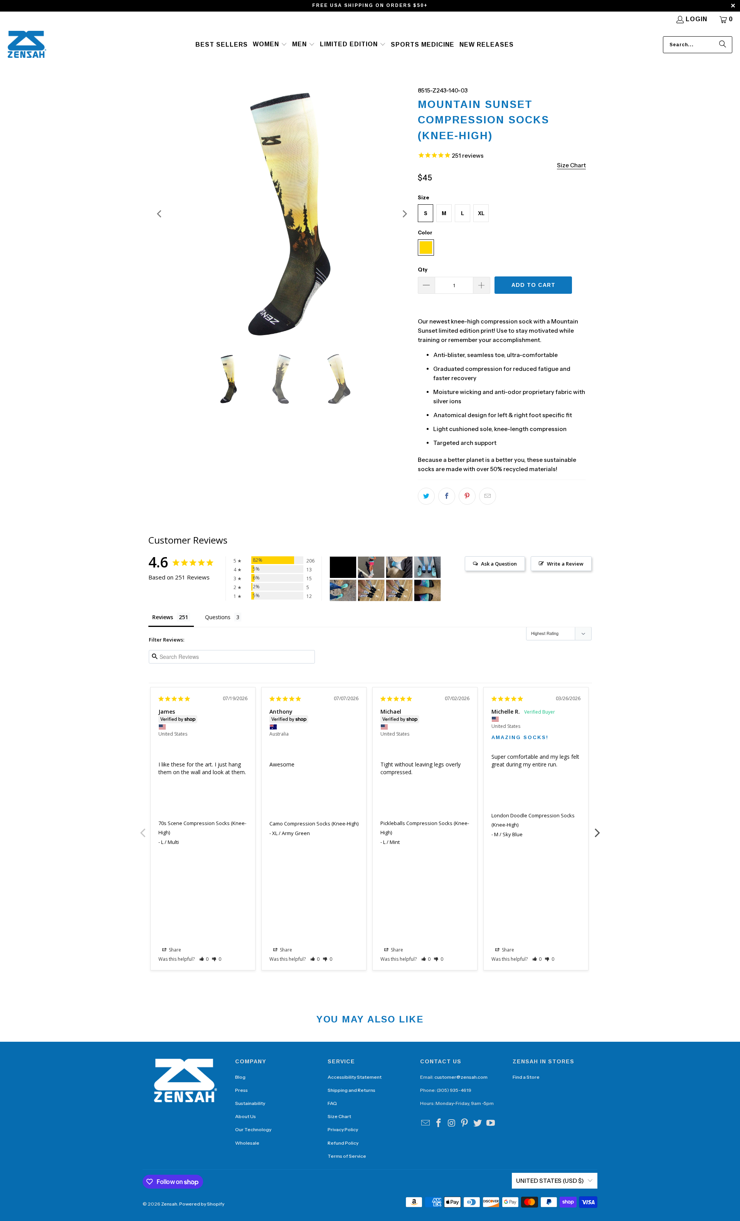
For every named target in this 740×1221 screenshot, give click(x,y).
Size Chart (339, 1116)
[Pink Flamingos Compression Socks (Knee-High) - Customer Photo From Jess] (427, 567)
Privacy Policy (343, 1129)
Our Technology (253, 1129)
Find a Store (526, 1077)
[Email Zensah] (426, 1123)
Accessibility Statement (355, 1077)
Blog (240, 1077)
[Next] (404, 214)
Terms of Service (347, 1156)
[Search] (722, 44)
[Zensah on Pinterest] (465, 1123)
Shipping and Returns (351, 1090)
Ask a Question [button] (499, 563)
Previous (142, 828)
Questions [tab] (217, 617)
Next (597, 828)
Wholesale (247, 1143)
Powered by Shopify (201, 1204)
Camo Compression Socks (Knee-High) (313, 823)
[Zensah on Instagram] (451, 1123)
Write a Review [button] (565, 563)
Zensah (169, 1204)
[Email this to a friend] (487, 496)
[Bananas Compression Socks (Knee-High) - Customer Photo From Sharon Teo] (343, 567)
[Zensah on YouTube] (490, 1123)
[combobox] (697, 44)
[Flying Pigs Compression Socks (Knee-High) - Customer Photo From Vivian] (371, 567)
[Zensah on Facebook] (439, 1123)
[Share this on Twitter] (426, 496)
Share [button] (174, 949)
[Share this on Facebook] (446, 496)
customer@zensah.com (461, 1077)
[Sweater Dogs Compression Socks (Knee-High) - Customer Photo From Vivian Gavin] (371, 590)
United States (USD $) (550, 1180)
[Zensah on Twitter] (478, 1123)
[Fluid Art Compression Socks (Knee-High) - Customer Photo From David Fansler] (399, 567)
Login (696, 19)
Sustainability (250, 1103)
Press (241, 1090)
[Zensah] (27, 45)
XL (481, 213)
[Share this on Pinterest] (467, 496)
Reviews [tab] (162, 617)
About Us (245, 1116)
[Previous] (160, 214)
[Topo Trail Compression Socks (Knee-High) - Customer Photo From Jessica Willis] (343, 590)
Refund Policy (343, 1143)
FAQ (332, 1103)
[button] (270, 44)
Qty (422, 269)
